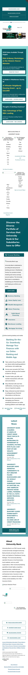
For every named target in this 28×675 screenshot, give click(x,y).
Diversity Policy (13, 647)
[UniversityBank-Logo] (7, 25)
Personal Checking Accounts (14, 671)
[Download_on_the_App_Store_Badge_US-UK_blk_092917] (8, 408)
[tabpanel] (14, 276)
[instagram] (16, 4)
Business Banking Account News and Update (14, 666)
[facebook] (4, 617)
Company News (13, 458)
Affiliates (19, 647)
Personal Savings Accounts (14, 669)
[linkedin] (9, 617)
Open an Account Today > (20, 190)
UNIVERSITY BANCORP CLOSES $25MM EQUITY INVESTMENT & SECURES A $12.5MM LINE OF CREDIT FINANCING (13, 515)
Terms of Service (9, 646)
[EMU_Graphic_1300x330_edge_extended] (14, 36)
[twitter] (11, 4)
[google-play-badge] (20, 408)
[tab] (14, 255)
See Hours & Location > (8, 169)
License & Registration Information (9, 642)
